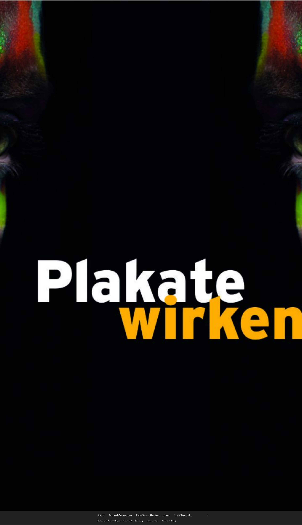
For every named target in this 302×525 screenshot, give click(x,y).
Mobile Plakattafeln (182, 515)
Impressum (152, 521)
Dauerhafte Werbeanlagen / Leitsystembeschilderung (120, 521)
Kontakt (100, 515)
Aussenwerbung (169, 521)
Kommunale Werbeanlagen (120, 515)
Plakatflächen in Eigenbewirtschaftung (153, 515)
